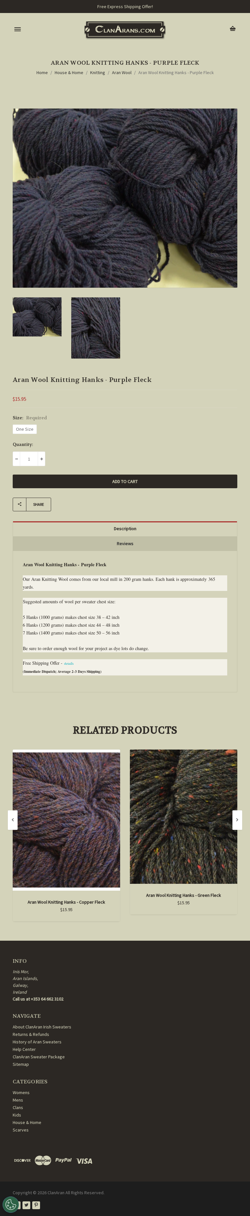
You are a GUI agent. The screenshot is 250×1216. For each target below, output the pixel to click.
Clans (18, 1107)
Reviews (125, 543)
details (69, 663)
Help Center (24, 1049)
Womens (21, 1092)
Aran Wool (122, 72)
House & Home (69, 72)
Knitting (97, 72)
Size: (30, 418)
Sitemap (21, 1064)
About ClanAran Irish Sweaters (42, 1027)
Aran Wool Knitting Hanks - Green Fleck (183, 895)
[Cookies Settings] (11, 1204)
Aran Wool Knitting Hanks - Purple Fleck (176, 72)
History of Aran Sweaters (37, 1042)
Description (125, 528)
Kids (17, 1115)
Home (42, 72)
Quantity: (23, 444)
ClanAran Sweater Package (39, 1057)
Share (38, 504)
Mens (18, 1100)
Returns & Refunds (31, 1034)
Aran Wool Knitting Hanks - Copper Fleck (66, 902)
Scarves (21, 1130)
